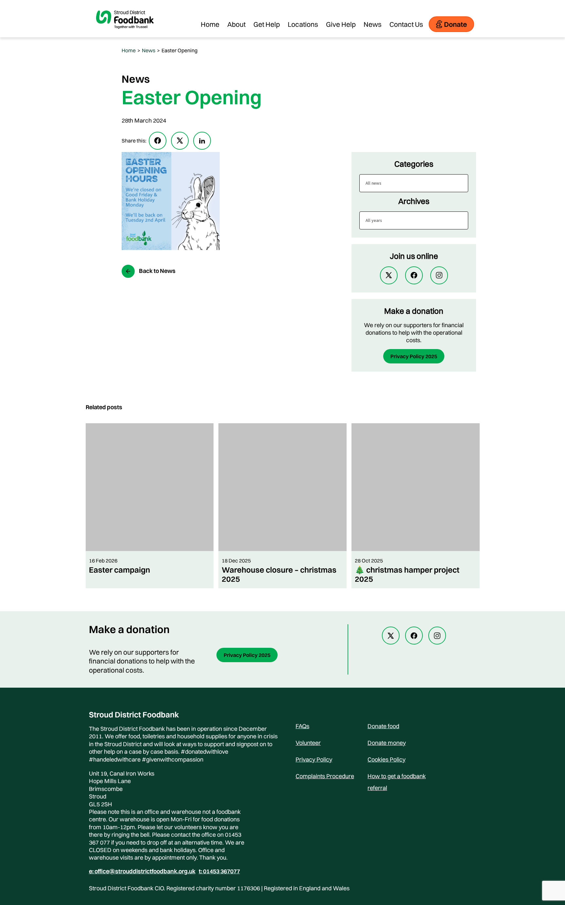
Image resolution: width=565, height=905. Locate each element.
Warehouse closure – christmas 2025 (279, 574)
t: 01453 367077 (219, 871)
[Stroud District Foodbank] (125, 34)
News (373, 24)
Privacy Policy (314, 759)
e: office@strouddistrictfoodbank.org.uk (142, 871)
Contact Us (406, 24)
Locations (303, 24)
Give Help (341, 24)
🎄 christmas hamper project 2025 (407, 574)
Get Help (266, 24)
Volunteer (308, 742)
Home (210, 24)
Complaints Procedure (325, 776)
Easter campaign (119, 570)
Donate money (387, 742)
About (236, 24)
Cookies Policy (386, 759)
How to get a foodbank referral (397, 777)
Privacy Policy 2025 (413, 356)
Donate (455, 24)
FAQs (302, 726)
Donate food (383, 726)
